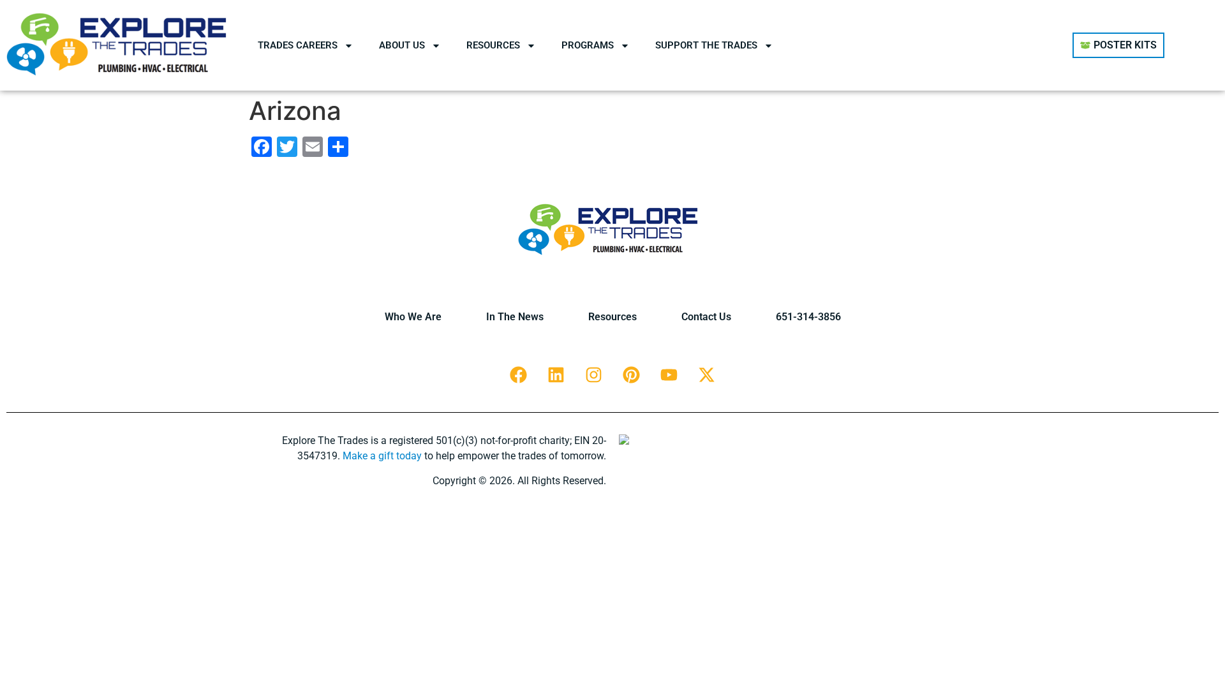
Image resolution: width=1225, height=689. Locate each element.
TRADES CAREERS (298, 45)
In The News (515, 317)
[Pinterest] (631, 374)
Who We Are (413, 317)
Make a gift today (382, 456)
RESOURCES (493, 45)
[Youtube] (669, 374)
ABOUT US (402, 45)
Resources (612, 317)
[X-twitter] (707, 374)
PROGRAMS (587, 45)
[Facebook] (518, 374)
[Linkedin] (556, 374)
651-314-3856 (808, 317)
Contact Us (706, 317)
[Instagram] (594, 374)
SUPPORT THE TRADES (706, 45)
